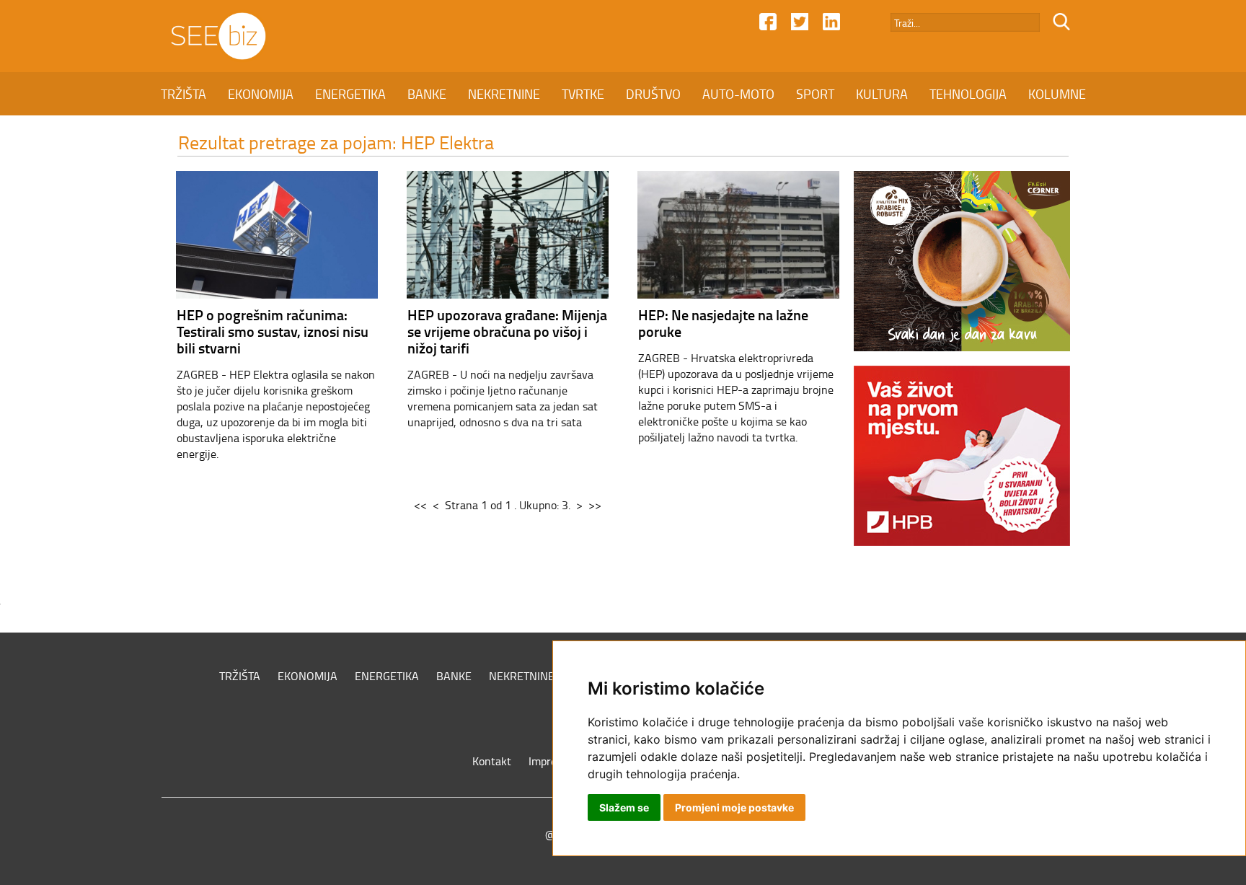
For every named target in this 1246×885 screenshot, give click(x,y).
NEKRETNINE (504, 93)
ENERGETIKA (350, 93)
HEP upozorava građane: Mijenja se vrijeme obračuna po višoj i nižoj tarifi (507, 331)
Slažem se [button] (624, 807)
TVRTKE (583, 93)
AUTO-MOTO (738, 93)
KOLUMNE (1057, 93)
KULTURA (882, 93)
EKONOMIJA (260, 93)
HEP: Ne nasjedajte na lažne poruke (723, 322)
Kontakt (491, 761)
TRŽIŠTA (183, 93)
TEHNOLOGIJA (968, 93)
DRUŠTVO (653, 93)
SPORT (815, 93)
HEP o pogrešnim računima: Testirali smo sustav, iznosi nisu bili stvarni (272, 331)
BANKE (426, 93)
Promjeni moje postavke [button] (734, 807)
